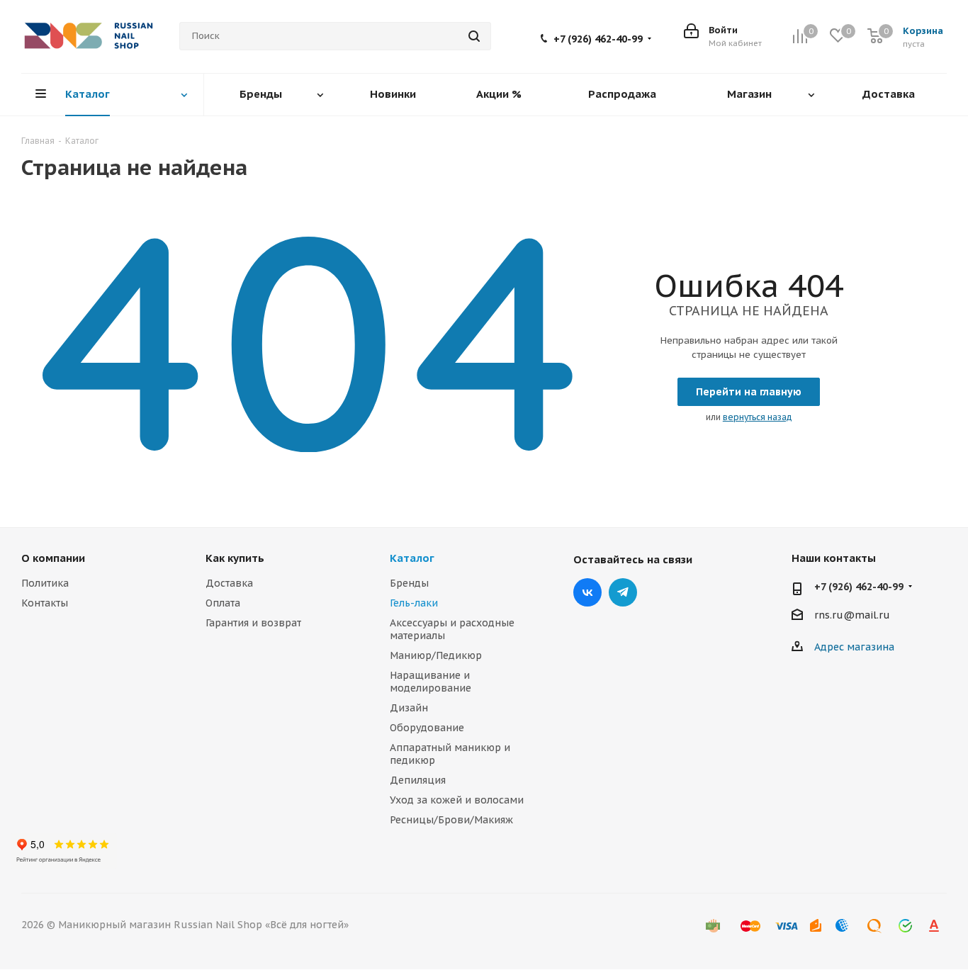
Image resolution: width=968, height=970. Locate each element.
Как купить (235, 558)
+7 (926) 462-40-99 (598, 39)
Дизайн (409, 707)
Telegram (623, 592)
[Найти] (474, 36)
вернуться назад (757, 417)
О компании (53, 558)
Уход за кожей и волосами (457, 800)
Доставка (229, 583)
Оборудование (427, 727)
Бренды (409, 583)
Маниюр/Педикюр (436, 655)
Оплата (223, 603)
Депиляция (418, 780)
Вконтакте (587, 592)
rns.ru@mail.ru (852, 615)
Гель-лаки (414, 603)
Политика (45, 583)
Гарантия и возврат (253, 622)
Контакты (44, 603)
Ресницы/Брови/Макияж (451, 819)
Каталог (412, 558)
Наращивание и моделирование (430, 681)
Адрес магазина (854, 647)
